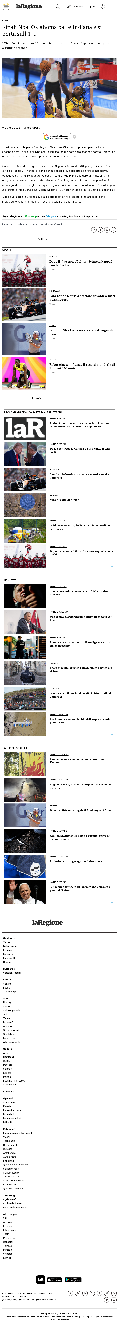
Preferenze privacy (47, 1300)
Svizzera (8, 968)
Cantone (8, 938)
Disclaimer (20, 1293)
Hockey (7, 1002)
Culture (7, 1048)
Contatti (42, 1293)
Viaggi (6, 1136)
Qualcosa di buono (13, 1188)
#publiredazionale (12, 1203)
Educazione (9, 1184)
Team (6, 1233)
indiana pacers (9, 224)
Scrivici (7, 1257)
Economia (9, 1091)
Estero (7, 979)
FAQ (50, 1293)
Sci (5, 1014)
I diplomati (8, 1160)
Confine (7, 983)
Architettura (9, 1152)
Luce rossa (9, 1038)
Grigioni (7, 962)
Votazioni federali (12, 972)
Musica (7, 1076)
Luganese (8, 953)
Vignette (7, 1253)
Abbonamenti (7, 1293)
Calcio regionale (11, 1010)
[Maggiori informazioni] (74, 137)
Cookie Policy (27, 1300)
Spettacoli (8, 1056)
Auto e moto (9, 1156)
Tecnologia (9, 1140)
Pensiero (7, 1064)
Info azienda (9, 1229)
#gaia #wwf (9, 1199)
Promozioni (9, 1238)
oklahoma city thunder (28, 224)
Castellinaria (9, 1084)
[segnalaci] (68, 6)
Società (7, 1072)
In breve (7, 1226)
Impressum (32, 1293)
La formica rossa (12, 1110)
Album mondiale (11, 1042)
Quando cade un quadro (16, 1164)
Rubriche (8, 1129)
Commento (9, 1102)
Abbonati (80, 6)
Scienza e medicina (13, 1180)
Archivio (7, 1222)
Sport (6, 998)
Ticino (6, 942)
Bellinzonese (10, 946)
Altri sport (8, 1026)
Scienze (7, 1068)
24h (5, 1218)
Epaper (92, 6)
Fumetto (7, 1249)
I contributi (8, 1114)
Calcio (6, 1006)
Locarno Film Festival (14, 1080)
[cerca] (57, 6)
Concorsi (8, 1241)
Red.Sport (33, 127)
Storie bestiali (10, 1144)
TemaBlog (9, 1195)
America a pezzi (11, 991)
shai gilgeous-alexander (52, 224)
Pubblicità (6, 1296)
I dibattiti (7, 1122)
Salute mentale (11, 1168)
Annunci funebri (19, 1296)
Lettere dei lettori (12, 1118)
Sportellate (9, 1034)
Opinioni (8, 1098)
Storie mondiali (11, 1030)
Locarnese (8, 950)
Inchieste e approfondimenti (17, 1133)
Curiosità (7, 1148)
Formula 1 (8, 1022)
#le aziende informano (15, 1207)
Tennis (6, 1018)
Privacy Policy (10, 1300)
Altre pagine (10, 1214)
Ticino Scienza (11, 1176)
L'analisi (7, 1106)
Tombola (7, 1245)
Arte (5, 1052)
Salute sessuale (11, 1172)
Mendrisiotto (9, 958)
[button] (70, 1293)
